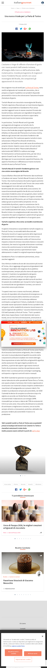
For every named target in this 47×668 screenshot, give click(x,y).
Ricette (5, 577)
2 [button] (23, 476)
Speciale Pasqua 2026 (14, 532)
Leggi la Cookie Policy (18, 646)
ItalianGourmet (10, 589)
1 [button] (20, 476)
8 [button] (30, 539)
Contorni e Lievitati (14, 577)
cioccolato (8, 484)
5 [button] (24, 539)
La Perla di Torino (31, 87)
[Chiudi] (42, 636)
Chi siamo (23, 623)
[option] (22, 457)
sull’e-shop (36, 431)
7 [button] (28, 539)
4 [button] (22, 539)
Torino (16, 484)
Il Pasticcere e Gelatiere (28, 8)
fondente (38, 484)
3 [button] (25, 476)
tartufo (23, 484)
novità (31, 484)
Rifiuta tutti (32, 653)
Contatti (22, 629)
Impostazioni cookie (23, 659)
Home (12, 8)
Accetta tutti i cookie (13, 652)
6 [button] (26, 539)
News (18, 8)
